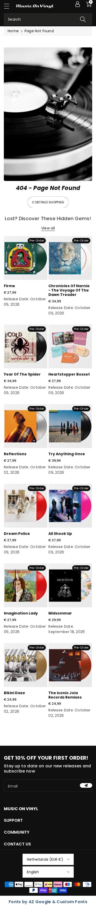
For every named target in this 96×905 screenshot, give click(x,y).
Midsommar (60, 613)
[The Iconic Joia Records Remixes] (70, 665)
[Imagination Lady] (25, 585)
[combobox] (48, 19)
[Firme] (25, 258)
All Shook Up (60, 533)
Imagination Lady (21, 613)
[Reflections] (25, 426)
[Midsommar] (70, 585)
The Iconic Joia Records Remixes (65, 695)
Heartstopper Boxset (69, 374)
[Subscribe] (86, 785)
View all (48, 228)
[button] (9, 6)
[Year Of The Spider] (25, 346)
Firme (9, 285)
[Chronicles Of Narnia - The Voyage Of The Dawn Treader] (70, 258)
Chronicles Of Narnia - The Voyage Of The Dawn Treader (68, 290)
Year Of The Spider (22, 374)
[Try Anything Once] (70, 426)
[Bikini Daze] (25, 665)
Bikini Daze (14, 692)
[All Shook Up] (70, 506)
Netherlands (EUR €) (45, 859)
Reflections (15, 453)
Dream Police (17, 533)
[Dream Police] (25, 506)
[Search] (83, 19)
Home (13, 31)
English (33, 872)
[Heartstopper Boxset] (70, 346)
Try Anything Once (66, 453)
